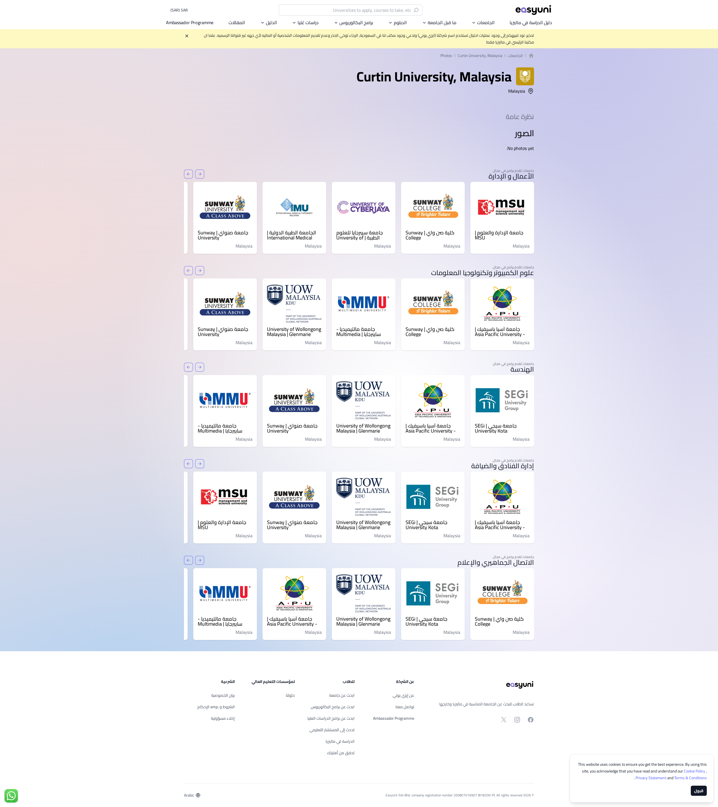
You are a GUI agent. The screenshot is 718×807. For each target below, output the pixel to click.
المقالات (237, 22)
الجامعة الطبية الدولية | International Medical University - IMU (291, 235)
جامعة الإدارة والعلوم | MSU (499, 235)
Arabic (189, 795)
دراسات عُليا (308, 22)
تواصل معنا (404, 706)
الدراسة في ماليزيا (340, 741)
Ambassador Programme (189, 22)
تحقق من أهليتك (341, 752)
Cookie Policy (695, 771)
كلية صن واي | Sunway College (430, 235)
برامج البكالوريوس (356, 22)
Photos (446, 55)
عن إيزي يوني (403, 695)
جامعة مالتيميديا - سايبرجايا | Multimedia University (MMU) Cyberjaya (358, 332)
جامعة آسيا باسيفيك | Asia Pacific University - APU (500, 332)
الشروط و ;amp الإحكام (216, 706)
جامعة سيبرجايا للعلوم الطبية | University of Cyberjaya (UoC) (359, 235)
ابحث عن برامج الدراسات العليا (331, 718)
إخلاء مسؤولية (223, 718)
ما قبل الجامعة (442, 22)
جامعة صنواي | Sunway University (223, 235)
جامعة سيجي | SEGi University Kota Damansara (496, 428)
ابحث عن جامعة (342, 695)
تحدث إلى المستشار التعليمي (332, 729)
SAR (179, 10)
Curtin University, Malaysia (480, 55)
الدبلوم (400, 22)
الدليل (271, 22)
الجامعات (485, 22)
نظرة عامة (520, 116)
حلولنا (290, 695)
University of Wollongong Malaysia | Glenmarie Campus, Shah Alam (294, 332)
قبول (698, 790)
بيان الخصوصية (223, 695)
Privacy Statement (651, 777)
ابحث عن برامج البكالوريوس (333, 706)
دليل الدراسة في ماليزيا (531, 22)
